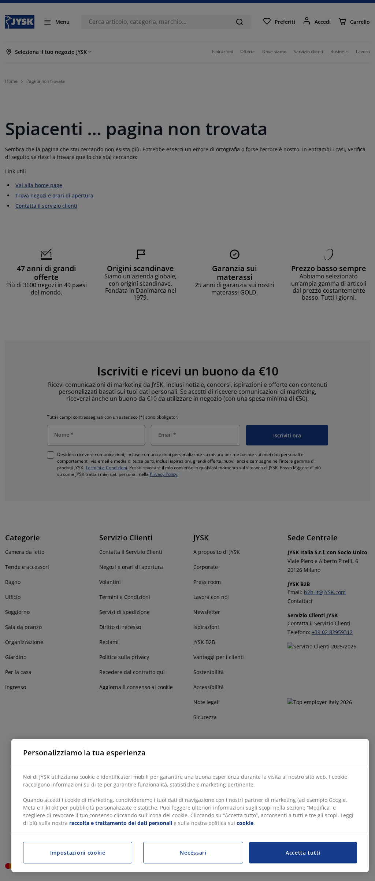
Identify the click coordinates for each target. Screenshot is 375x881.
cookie (245, 822)
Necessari (193, 852)
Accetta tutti (303, 852)
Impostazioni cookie (77, 852)
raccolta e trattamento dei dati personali (120, 822)
